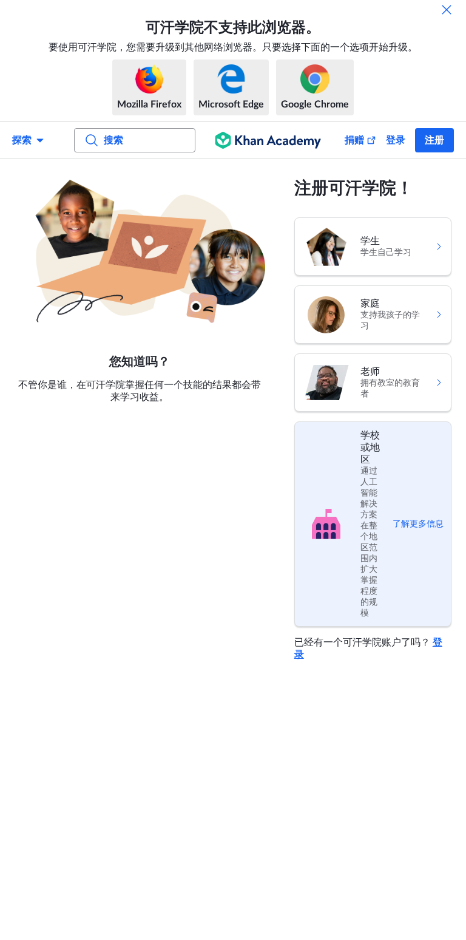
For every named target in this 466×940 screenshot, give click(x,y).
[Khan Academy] (268, 140)
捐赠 (354, 140)
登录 (395, 140)
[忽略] (446, 9)
